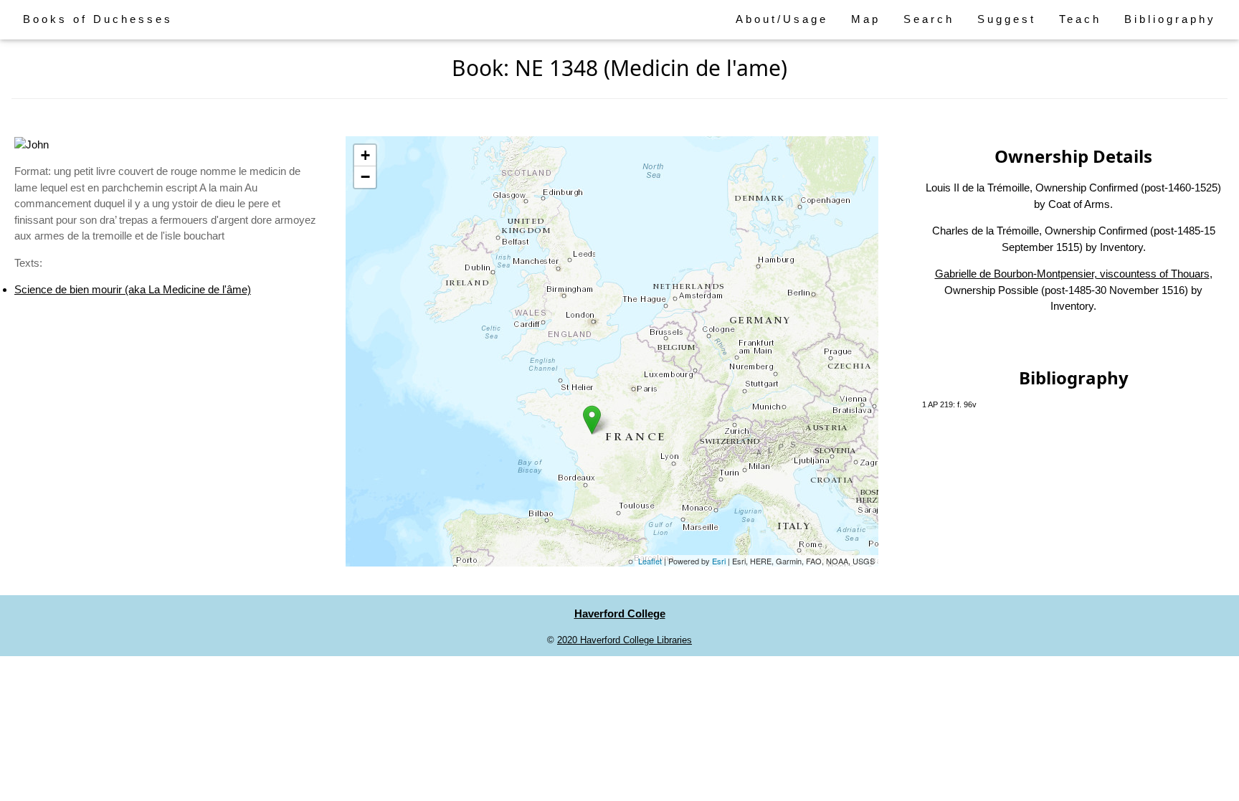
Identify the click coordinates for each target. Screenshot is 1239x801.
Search (928, 19)
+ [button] (365, 155)
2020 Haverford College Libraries (624, 640)
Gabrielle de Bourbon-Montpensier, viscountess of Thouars (1072, 273)
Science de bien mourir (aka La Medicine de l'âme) (132, 289)
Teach (1080, 19)
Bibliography (1170, 19)
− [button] (365, 177)
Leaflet (650, 561)
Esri (719, 561)
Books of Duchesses (98, 19)
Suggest (1006, 19)
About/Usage (782, 19)
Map (865, 19)
